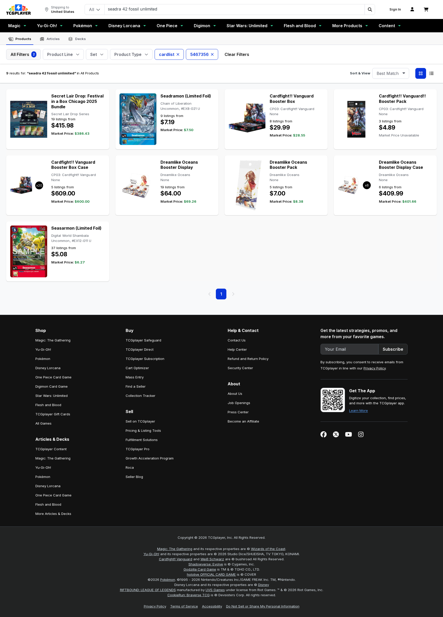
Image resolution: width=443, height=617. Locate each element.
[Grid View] (420, 73)
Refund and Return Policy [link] (248, 359)
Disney (263, 585)
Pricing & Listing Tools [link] (143, 430)
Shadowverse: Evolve (205, 564)
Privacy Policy (375, 368)
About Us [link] (235, 393)
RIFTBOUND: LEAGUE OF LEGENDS (148, 590)
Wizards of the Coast (268, 549)
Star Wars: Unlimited (247, 25)
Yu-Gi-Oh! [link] (43, 349)
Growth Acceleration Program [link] (150, 458)
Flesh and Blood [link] (48, 405)
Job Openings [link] (239, 403)
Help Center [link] (237, 349)
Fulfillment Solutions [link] (142, 440)
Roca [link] (130, 467)
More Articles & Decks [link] (53, 514)
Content (387, 25)
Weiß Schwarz (212, 559)
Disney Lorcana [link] (48, 368)
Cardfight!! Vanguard (175, 559)
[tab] (19, 39)
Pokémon (82, 25)
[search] (235, 9)
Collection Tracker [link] (140, 396)
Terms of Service (184, 606)
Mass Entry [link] (135, 377)
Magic (14, 25)
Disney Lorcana (124, 25)
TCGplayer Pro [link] (137, 449)
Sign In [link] (395, 9)
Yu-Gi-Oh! (47, 25)
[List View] (431, 73)
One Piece (167, 25)
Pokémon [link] (42, 359)
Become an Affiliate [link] (243, 421)
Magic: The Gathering (174, 549)
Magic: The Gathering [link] (53, 340)
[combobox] (390, 73)
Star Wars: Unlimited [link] (51, 396)
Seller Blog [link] (134, 477)
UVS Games (215, 590)
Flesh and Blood (300, 25)
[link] (18, 9)
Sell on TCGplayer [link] (140, 421)
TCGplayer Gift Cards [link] (52, 414)
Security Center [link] (240, 368)
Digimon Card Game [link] (51, 386)
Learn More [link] (358, 410)
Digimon (202, 25)
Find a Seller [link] (136, 386)
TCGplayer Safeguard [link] (143, 340)
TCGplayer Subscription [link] (145, 359)
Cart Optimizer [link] (137, 368)
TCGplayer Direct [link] (140, 349)
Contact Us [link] (237, 340)
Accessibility (212, 606)
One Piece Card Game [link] (53, 377)
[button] (370, 9)
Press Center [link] (238, 412)
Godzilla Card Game (200, 569)
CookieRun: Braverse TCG (188, 595)
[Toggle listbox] (403, 73)
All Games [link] (43, 423)
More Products (347, 25)
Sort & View (360, 73)
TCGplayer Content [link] (51, 449)
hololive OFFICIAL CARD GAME (211, 574)
